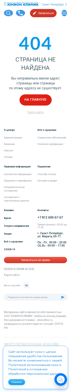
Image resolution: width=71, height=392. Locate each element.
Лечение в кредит (47, 180)
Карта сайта (36, 112)
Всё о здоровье (13, 241)
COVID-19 (9, 249)
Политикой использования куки (33, 365)
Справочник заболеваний (51, 137)
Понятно (16, 382)
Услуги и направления (16, 226)
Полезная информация (50, 144)
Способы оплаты (46, 174)
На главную (35, 99)
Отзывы (8, 157)
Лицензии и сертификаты (18, 180)
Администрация (13, 137)
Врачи (7, 218)
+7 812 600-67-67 (50, 217)
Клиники (9, 210)
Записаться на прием (35, 260)
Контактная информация (17, 174)
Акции (7, 233)
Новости (8, 150)
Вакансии (9, 144)
